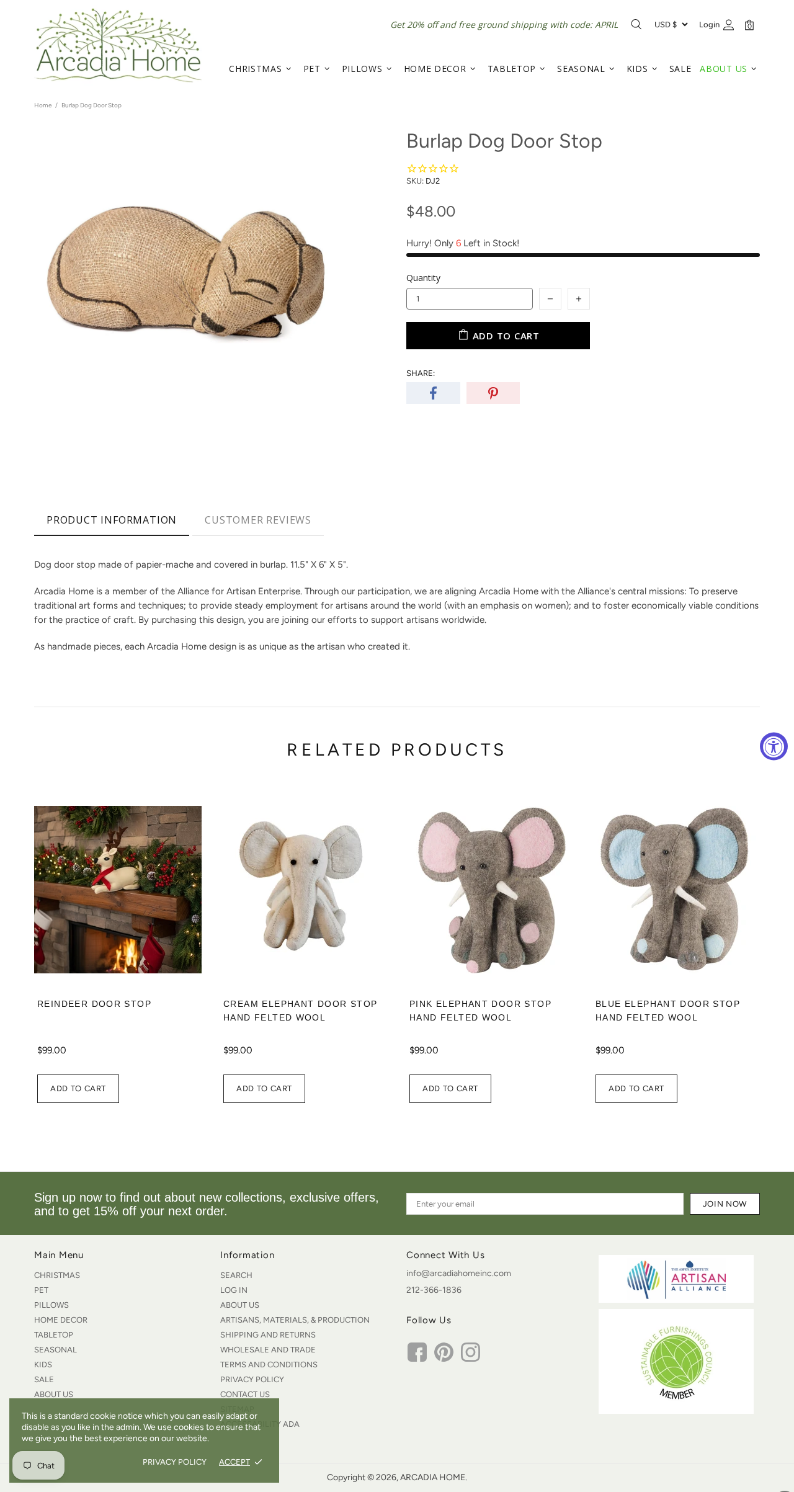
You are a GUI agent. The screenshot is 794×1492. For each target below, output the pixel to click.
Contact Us (245, 1394)
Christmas (57, 1275)
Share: (420, 373)
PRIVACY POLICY (175, 1462)
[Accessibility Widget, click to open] (774, 746)
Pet (41, 1290)
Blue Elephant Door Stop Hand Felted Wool (668, 1010)
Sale (44, 1379)
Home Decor (60, 1319)
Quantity (423, 278)
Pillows (51, 1305)
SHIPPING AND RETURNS (268, 1334)
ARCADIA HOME (118, 45)
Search (236, 1275)
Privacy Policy (252, 1379)
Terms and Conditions (269, 1364)
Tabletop (53, 1334)
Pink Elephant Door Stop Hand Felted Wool (480, 1010)
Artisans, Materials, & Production (295, 1319)
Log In (234, 1290)
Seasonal (55, 1349)
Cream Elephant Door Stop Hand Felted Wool (300, 1010)
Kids (43, 1364)
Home (42, 105)
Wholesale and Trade (268, 1349)
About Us (53, 1394)
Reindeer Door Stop (94, 1004)
